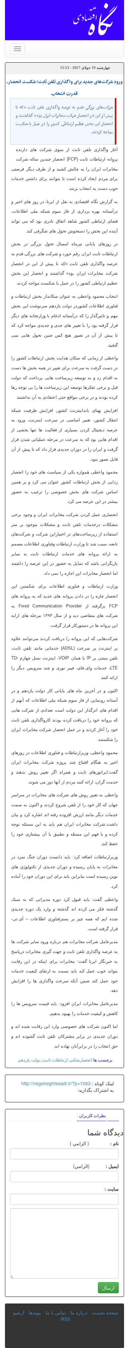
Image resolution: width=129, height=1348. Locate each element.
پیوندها (35, 1312)
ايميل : (104, 1166)
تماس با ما (56, 1312)
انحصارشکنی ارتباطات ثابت (67, 1059)
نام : (104, 1143)
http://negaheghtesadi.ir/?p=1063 (56, 1083)
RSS (65, 1319)
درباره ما (78, 1312)
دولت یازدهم (29, 1059)
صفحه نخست (105, 1312)
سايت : (104, 1188)
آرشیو (18, 1312)
